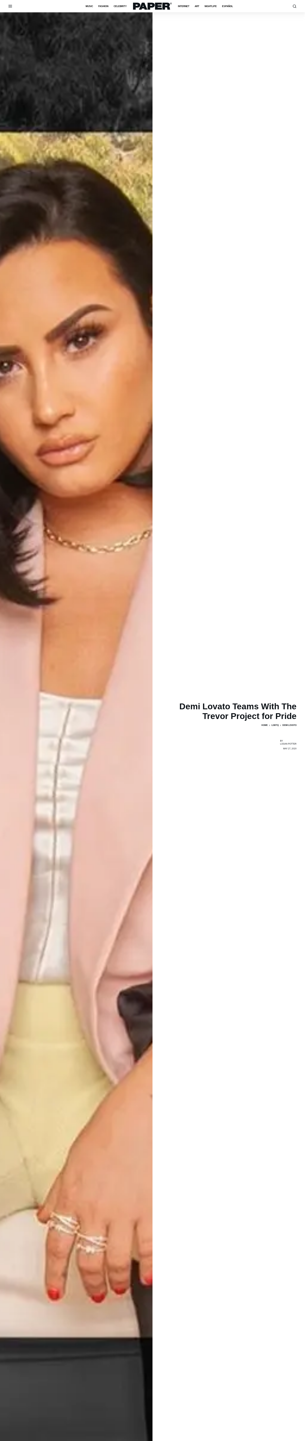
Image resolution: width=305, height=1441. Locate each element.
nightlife (211, 6)
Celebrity (120, 6)
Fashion (103, 6)
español (227, 6)
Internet (183, 6)
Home (264, 725)
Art (197, 6)
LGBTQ (275, 725)
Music (89, 6)
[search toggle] (295, 6)
